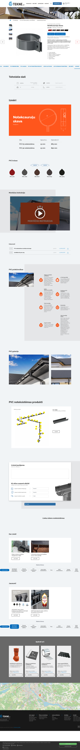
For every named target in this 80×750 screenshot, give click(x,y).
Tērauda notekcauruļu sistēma (24, 570)
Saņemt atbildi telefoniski (20, 492)
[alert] (40, 745)
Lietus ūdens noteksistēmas (60, 66)
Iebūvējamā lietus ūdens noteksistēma (14, 570)
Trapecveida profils (32, 719)
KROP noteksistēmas (59, 570)
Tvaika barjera (41, 718)
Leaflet (79, 709)
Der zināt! (71, 66)
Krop (51, 570)
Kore (53, 716)
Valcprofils (31, 720)
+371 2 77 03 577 (76, 719)
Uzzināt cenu (51, 34)
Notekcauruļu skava (41, 20)
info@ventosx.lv (16, 672)
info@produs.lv (64, 672)
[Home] (10, 20)
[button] (40, 695)
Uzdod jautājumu (47, 66)
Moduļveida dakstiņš (33, 717)
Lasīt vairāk (12, 743)
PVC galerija (23, 66)
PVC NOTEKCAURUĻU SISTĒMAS (27, 20)
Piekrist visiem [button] (68, 743)
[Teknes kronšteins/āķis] (2, 42)
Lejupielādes (41, 3)
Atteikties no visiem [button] (68, 746)
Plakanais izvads (67, 719)
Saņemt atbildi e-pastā (19, 496)
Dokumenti (6, 66)
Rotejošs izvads (67, 717)
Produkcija (28, 3)
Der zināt (34, 3)
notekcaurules (5, 626)
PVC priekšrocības (14, 66)
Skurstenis (54, 717)
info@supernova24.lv (33, 672)
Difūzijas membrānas (43, 716)
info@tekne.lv (75, 716)
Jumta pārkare (55, 718)
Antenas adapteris (67, 718)
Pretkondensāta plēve (43, 717)
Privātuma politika (17, 727)
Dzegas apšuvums (68, 570)
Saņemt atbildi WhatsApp (20, 488)
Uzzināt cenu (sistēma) (60, 34)
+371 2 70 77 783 (76, 717)
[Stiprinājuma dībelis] (77, 42)
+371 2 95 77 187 (76, 718)
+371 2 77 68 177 (76, 720)
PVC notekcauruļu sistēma (33, 570)
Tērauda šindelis (32, 718)
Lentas (53, 719)
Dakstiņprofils (31, 716)
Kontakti (47, 3)
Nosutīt (28, 504)
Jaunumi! (77, 66)
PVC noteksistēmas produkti (35, 66)
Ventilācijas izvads (67, 716)
